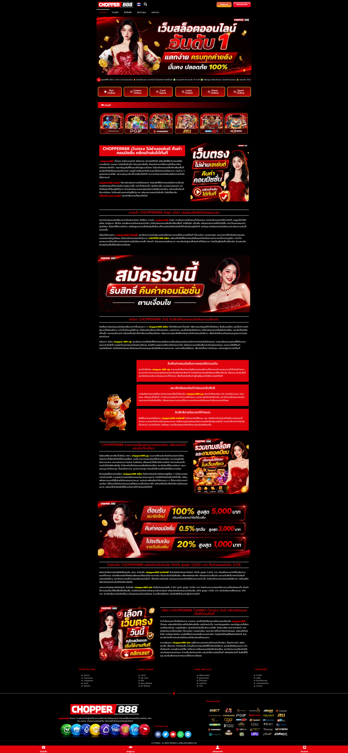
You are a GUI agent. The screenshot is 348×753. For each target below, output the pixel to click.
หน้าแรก (103, 12)
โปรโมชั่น (128, 12)
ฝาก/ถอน (141, 12)
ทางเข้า (115, 12)
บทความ (155, 12)
